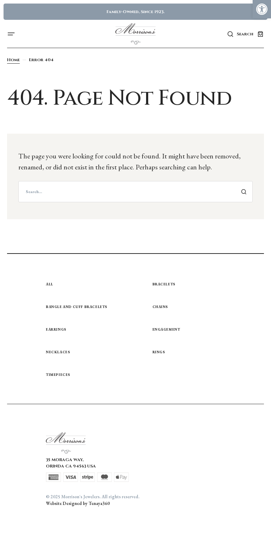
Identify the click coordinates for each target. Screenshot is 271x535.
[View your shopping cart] (260, 33)
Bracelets (163, 284)
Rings (158, 352)
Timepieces (58, 374)
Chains (160, 306)
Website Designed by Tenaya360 (78, 503)
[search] (135, 191)
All (49, 284)
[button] (262, 9)
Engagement (166, 329)
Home (13, 60)
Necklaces (58, 352)
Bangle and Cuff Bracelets (76, 306)
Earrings (56, 329)
